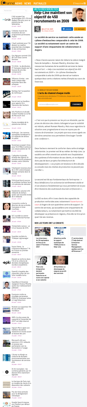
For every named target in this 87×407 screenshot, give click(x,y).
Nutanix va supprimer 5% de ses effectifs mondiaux (21, 309)
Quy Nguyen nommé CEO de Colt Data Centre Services (21, 58)
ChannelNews (11, 3)
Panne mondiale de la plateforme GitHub (20, 123)
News (27, 3)
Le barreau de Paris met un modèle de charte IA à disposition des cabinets (21, 383)
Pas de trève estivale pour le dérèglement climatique (20, 394)
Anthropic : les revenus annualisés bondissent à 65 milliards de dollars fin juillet (21, 135)
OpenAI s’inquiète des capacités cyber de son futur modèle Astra (20, 273)
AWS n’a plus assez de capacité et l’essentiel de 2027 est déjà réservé (21, 319)
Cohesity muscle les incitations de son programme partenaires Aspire (21, 34)
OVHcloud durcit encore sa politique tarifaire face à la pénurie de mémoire (21, 182)
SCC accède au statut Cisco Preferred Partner (21, 217)
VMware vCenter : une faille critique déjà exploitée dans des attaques (20, 81)
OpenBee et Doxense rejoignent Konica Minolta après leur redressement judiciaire (21, 285)
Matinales (40, 3)
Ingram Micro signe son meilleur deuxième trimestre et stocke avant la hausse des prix (21, 331)
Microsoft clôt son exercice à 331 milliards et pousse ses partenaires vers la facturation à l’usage (21, 344)
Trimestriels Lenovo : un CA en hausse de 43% (21, 227)
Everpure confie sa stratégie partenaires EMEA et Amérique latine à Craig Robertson (21, 297)
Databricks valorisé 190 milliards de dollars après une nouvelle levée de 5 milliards (21, 194)
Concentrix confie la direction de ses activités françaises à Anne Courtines (21, 206)
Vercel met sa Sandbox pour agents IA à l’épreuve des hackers (20, 103)
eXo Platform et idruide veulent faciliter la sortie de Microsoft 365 (21, 114)
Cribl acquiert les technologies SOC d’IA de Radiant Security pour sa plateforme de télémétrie (21, 20)
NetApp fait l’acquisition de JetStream (21, 92)
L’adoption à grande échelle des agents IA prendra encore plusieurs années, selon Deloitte (21, 158)
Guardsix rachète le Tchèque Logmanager (20, 237)
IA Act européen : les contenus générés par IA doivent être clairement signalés (21, 372)
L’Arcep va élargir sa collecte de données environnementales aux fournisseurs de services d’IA (21, 358)
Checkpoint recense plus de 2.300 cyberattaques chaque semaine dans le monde (21, 171)
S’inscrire (78, 3)
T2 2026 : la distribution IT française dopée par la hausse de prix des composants (21, 69)
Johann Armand (49, 31)
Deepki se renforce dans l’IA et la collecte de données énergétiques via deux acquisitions (21, 262)
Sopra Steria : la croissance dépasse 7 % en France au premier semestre (21, 249)
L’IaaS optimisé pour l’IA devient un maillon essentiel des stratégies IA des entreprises (21, 46)
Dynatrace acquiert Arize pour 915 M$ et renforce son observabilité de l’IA (21, 147)
